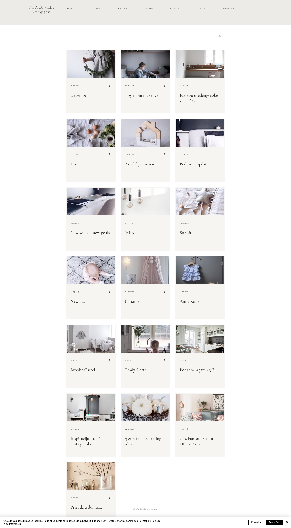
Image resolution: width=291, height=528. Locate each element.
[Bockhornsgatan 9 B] (200, 339)
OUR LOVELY (41, 7)
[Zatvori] (287, 522)
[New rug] (91, 270)
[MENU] (145, 201)
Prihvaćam (274, 522)
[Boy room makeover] (145, 64)
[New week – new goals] (91, 201)
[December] (91, 64)
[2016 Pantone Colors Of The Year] (200, 407)
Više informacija (12, 523)
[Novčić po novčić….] (145, 133)
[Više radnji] (111, 86)
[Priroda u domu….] (91, 476)
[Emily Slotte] (145, 339)
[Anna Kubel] (200, 270)
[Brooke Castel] (91, 339)
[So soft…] (200, 201)
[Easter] (91, 133)
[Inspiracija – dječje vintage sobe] (91, 407)
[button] (220, 36)
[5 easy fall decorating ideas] (145, 407)
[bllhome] (145, 270)
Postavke (256, 522)
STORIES (41, 13)
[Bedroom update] (200, 133)
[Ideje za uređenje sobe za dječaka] (200, 64)
